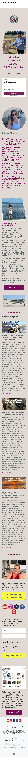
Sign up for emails (14, 655)
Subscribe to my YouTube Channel (14, 595)
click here (20, 747)
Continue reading (7, 393)
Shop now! (14, 712)
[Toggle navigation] (25, 2)
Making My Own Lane (8, 2)
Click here (5, 747)
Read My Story (14, 287)
